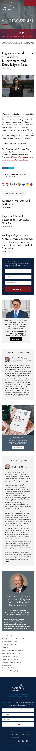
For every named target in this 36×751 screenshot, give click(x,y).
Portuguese (19, 184)
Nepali (31, 184)
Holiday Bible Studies (9, 656)
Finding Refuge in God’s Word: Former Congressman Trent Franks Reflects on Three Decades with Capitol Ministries (17, 242)
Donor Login (26, 734)
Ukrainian (27, 184)
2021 (13, 176)
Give (11, 734)
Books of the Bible (8, 642)
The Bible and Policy (8, 671)
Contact (17, 734)
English (3, 184)
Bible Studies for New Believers (12, 639)
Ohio (27, 174)
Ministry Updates (18, 174)
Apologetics (6, 636)
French (15, 184)
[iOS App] (22, 741)
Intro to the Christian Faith (10, 662)
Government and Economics (11, 650)
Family (4, 647)
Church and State (7, 644)
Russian (23, 184)
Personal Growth (7, 668)
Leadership (5, 665)
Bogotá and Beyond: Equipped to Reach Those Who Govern (15, 220)
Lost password (16, 737)
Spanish (11, 184)
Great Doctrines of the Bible (11, 653)
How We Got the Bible (9, 659)
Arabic (7, 184)
